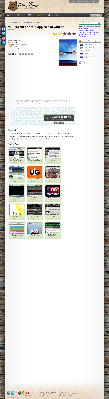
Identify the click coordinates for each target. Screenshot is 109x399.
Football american (90, 34)
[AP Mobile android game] (16, 191)
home (72, 1)
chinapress (16, 216)
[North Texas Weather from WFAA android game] (16, 153)
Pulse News (35, 216)
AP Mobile (17, 197)
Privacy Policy (11, 397)
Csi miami (82, 36)
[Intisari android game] (34, 191)
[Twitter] (3, 33)
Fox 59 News (35, 235)
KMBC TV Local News (17, 179)
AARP (86, 54)
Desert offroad (88, 28)
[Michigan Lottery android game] (16, 228)
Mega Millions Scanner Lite (92, 57)
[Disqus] (43, 298)
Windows (22, 15)
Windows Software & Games (47, 392)
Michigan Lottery (17, 235)
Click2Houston (89, 47)
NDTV (53, 216)
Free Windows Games (65, 395)
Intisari (35, 197)
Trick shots (82, 32)
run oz (81, 34)
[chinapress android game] (16, 209)
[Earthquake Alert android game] (52, 228)
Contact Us (10, 396)
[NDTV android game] (52, 209)
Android (42, 15)
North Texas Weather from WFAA (17, 160)
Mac (32, 15)
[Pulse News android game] (34, 209)
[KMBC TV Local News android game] (16, 172)
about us (79, 1)
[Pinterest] (3, 38)
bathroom (90, 32)
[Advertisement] (43, 82)
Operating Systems (56, 15)
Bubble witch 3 (95, 26)
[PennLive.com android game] (52, 153)
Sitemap (41, 395)
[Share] (3, 42)
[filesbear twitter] (12, 394)
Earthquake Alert (53, 235)
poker (92, 30)
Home (11, 15)
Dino (96, 32)
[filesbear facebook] (8, 394)
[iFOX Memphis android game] (52, 191)
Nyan (80, 28)
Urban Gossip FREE (35, 179)
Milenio (86, 51)
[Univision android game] (52, 172)
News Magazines (21, 45)
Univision (53, 179)
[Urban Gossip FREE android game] (34, 172)
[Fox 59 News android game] (34, 228)
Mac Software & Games (46, 394)
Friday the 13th (84, 30)
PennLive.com (53, 160)
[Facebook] (3, 29)
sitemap (94, 1)
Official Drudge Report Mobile (35, 160)
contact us (87, 1)
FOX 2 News (88, 44)
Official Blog (62, 392)
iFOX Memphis (53, 197)
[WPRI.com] (59, 121)
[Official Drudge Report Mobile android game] (34, 153)
